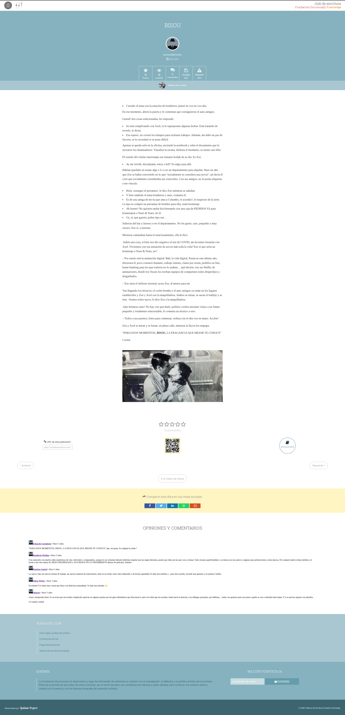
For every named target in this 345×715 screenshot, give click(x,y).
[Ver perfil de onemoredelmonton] (172, 43)
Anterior (26, 465)
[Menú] (8, 5)
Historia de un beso (177, 85)
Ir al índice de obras (172, 478)
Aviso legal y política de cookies (54, 632)
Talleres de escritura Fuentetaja (54, 650)
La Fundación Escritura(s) (54, 681)
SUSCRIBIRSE (283, 681)
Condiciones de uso (48, 638)
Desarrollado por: (21, 708)
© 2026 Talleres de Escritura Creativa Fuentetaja (319, 707)
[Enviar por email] (195, 505)
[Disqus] (173, 572)
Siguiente (318, 465)
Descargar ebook (287, 446)
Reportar (199, 76)
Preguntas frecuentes (49, 644)
